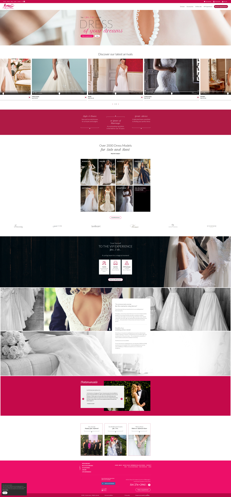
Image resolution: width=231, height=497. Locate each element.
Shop (97, 36)
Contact (19, 1)
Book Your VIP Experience (115, 279)
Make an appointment (87, 36)
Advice (8, 1)
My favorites (208, 1)
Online (84, 469)
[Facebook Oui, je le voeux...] (24, 1)
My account (217, 1)
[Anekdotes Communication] (147, 495)
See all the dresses (115, 217)
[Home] (9, 6)
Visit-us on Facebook (109, 483)
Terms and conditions (108, 495)
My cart (225, 1)
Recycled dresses (87, 465)
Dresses (182, 6)
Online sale (198, 6)
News (125, 466)
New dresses (86, 463)
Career (15, 1)
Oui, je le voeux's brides (133, 466)
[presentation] (83, 399)
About (4, 1)
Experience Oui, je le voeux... (138, 465)
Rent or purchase (143, 466)
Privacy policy (127, 495)
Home (116, 465)
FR (22, 1)
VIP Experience (208, 6)
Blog (12, 1)
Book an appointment (221, 6)
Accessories (190, 6)
